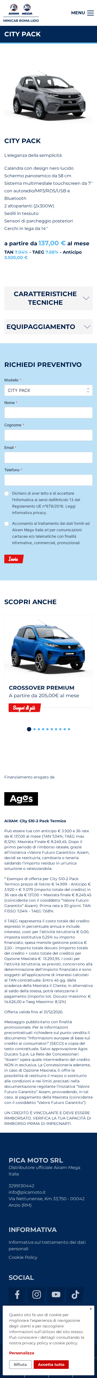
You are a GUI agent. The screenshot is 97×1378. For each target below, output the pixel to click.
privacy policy (35, 1343)
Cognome (14, 425)
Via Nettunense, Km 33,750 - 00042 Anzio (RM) (47, 1202)
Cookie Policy (23, 1257)
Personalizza (21, 1353)
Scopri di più (24, 707)
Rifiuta (20, 1364)
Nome (11, 402)
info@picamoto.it (27, 1192)
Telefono (13, 469)
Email (10, 447)
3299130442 (21, 1185)
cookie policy (65, 1343)
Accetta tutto (51, 1364)
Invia (13, 559)
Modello (12, 380)
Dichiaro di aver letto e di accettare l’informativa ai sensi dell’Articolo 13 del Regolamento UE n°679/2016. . (46, 503)
